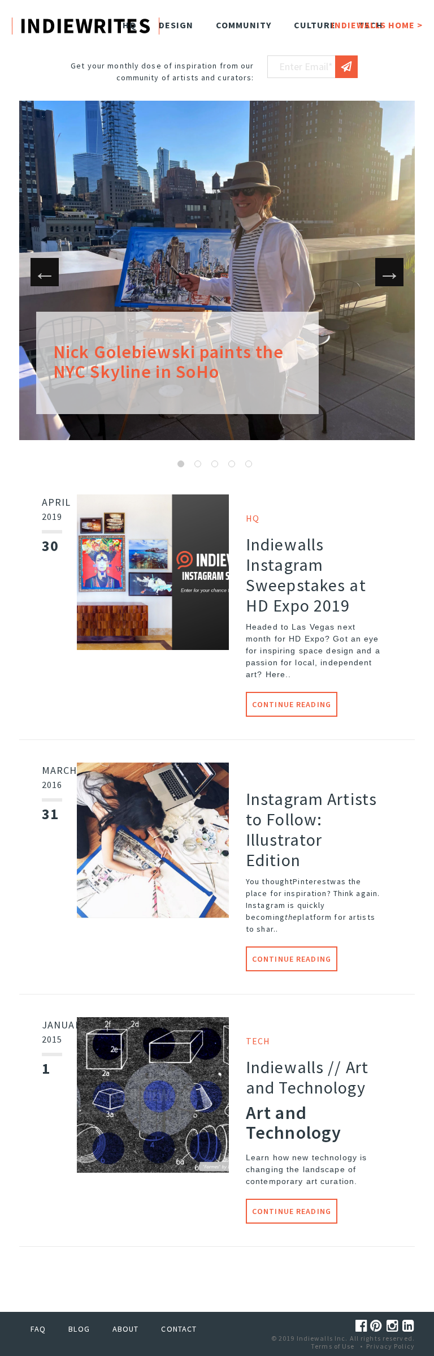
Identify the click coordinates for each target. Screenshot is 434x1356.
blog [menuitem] (78, 1329)
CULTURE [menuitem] (315, 25)
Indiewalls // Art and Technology (307, 1077)
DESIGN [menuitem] (176, 25)
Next (389, 272)
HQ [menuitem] (129, 25)
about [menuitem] (125, 1329)
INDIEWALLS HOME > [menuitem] (377, 25)
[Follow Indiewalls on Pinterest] (378, 1326)
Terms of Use (332, 1346)
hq (252, 518)
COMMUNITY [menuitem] (243, 25)
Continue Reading (291, 704)
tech (258, 1041)
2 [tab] (197, 463)
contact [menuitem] (179, 1329)
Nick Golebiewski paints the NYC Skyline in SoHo (168, 362)
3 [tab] (214, 463)
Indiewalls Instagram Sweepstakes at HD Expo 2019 (306, 574)
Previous (45, 272)
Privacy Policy (390, 1346)
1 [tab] (180, 463)
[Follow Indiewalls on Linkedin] (408, 1326)
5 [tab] (248, 463)
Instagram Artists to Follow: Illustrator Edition (311, 829)
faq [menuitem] (38, 1329)
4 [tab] (231, 463)
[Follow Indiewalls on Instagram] (394, 1326)
